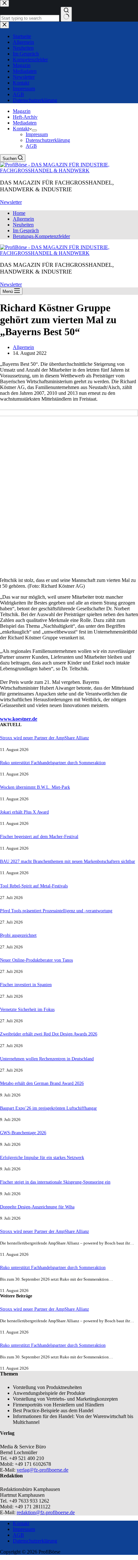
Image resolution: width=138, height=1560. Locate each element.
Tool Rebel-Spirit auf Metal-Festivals (34, 885)
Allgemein (23, 219)
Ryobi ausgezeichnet (18, 935)
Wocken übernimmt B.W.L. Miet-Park (35, 787)
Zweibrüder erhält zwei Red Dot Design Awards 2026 (48, 1033)
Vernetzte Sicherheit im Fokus (27, 1009)
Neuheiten (23, 224)
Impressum (37, 134)
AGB (31, 146)
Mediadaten (25, 122)
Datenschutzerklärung (48, 140)
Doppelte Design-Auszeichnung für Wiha (37, 1206)
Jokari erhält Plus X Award (24, 812)
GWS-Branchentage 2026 (23, 1132)
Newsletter (11, 202)
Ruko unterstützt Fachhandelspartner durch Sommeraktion (53, 762)
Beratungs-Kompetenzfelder (41, 236)
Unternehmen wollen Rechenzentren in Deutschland (47, 1058)
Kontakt (21, 128)
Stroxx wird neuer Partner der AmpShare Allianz (44, 737)
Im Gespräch (26, 230)
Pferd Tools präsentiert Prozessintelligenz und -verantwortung (56, 910)
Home (19, 213)
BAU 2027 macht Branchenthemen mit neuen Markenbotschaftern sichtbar (67, 861)
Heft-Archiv (25, 117)
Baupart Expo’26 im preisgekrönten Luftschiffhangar (48, 1108)
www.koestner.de (18, 719)
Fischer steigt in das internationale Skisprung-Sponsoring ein (55, 1182)
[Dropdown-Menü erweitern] (34, 130)
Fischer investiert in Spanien (26, 984)
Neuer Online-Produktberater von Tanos (36, 960)
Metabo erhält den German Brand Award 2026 (42, 1083)
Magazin (21, 111)
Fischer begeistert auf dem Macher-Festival (39, 836)
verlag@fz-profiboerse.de (42, 1470)
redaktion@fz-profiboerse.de (46, 1512)
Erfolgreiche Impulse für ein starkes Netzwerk (42, 1157)
